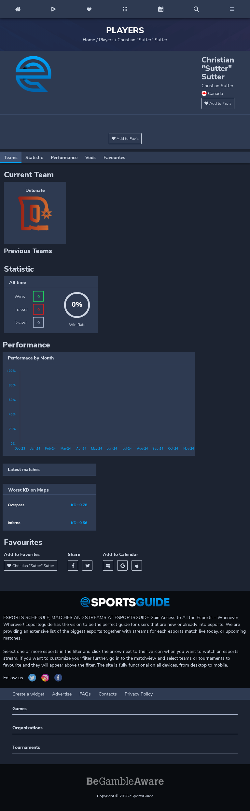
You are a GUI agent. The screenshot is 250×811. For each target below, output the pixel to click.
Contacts (108, 694)
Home (89, 40)
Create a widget (28, 694)
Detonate (35, 190)
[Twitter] (87, 565)
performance (64, 158)
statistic (34, 158)
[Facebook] (73, 565)
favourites (114, 158)
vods (90, 158)
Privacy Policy (139, 694)
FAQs (85, 694)
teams (11, 158)
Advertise (62, 694)
